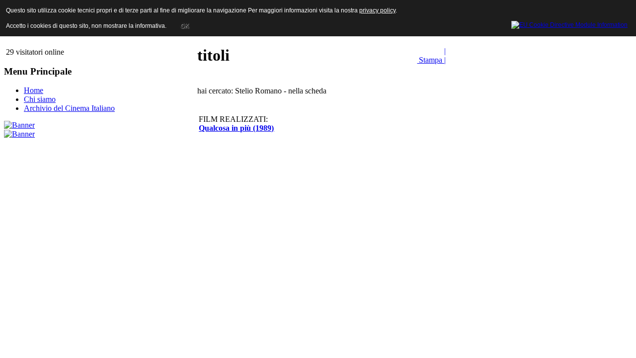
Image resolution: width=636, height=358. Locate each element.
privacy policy (377, 10)
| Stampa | (431, 55)
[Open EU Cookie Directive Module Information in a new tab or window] (569, 23)
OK (184, 25)
